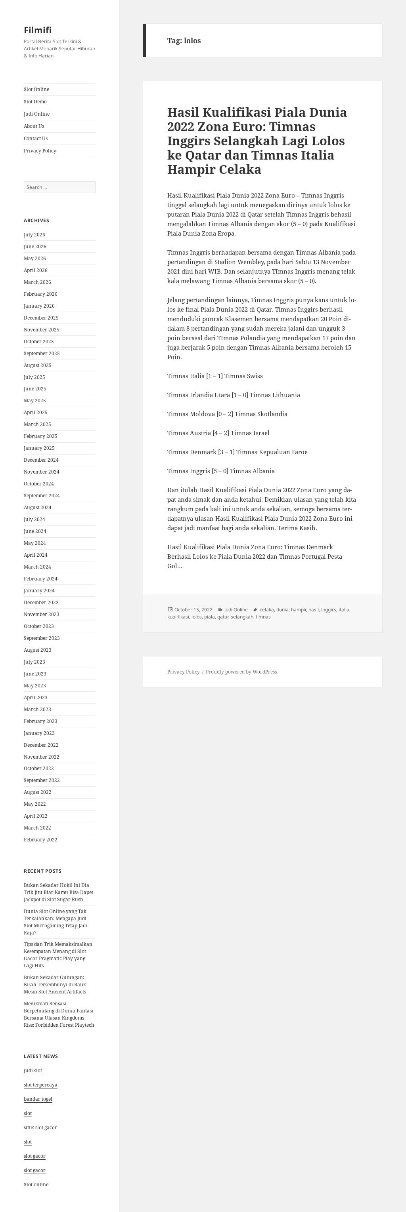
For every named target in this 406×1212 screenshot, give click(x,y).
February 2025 (40, 436)
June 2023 (35, 673)
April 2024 (36, 555)
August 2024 (38, 507)
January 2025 (39, 448)
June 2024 (35, 531)
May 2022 (35, 804)
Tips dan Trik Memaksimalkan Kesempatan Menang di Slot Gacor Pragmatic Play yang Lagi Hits (58, 955)
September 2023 (42, 638)
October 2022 (39, 768)
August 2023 (38, 650)
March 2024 (37, 566)
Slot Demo (35, 101)
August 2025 (38, 365)
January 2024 (39, 590)
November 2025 (41, 329)
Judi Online (37, 113)
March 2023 (37, 709)
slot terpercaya (40, 1084)
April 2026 (36, 270)
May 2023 (35, 685)
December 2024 (41, 460)
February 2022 (40, 839)
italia (344, 609)
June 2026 (35, 246)
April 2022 (36, 815)
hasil (313, 609)
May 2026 (35, 258)
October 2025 (39, 341)
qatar (222, 616)
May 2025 (35, 400)
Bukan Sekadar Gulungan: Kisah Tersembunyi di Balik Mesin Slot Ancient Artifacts (55, 984)
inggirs (328, 609)
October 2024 (39, 483)
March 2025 (37, 424)
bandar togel (38, 1099)
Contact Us (36, 138)
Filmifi (38, 30)
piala (209, 616)
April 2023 (36, 697)
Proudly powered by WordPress (241, 671)
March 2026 (37, 282)
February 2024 (40, 578)
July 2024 (34, 519)
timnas (263, 616)
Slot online (36, 1184)
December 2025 (41, 317)
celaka (267, 609)
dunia (282, 609)
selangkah (242, 616)
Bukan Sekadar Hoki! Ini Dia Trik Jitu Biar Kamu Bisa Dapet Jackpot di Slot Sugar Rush (58, 892)
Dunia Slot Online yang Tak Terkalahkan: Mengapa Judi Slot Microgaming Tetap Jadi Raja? (55, 922)
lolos (197, 616)
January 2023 (39, 733)
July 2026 (34, 234)
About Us (34, 126)
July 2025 (34, 377)
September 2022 (42, 780)
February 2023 (40, 721)
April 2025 (36, 412)
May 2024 (35, 543)
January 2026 (39, 306)
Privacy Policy (40, 150)
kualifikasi (178, 616)
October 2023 (39, 626)
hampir (298, 609)
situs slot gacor (40, 1127)
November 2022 (41, 756)
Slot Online (36, 89)
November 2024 (41, 471)
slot (28, 1113)
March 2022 (37, 827)
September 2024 (42, 495)
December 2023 (41, 602)
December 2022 (41, 745)
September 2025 (42, 353)
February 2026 (40, 294)
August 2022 (38, 792)
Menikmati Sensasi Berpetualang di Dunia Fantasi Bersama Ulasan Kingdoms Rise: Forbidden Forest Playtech (59, 1014)
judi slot (33, 1070)
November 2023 (41, 614)
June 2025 (35, 388)
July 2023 (34, 661)
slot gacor (35, 1156)
